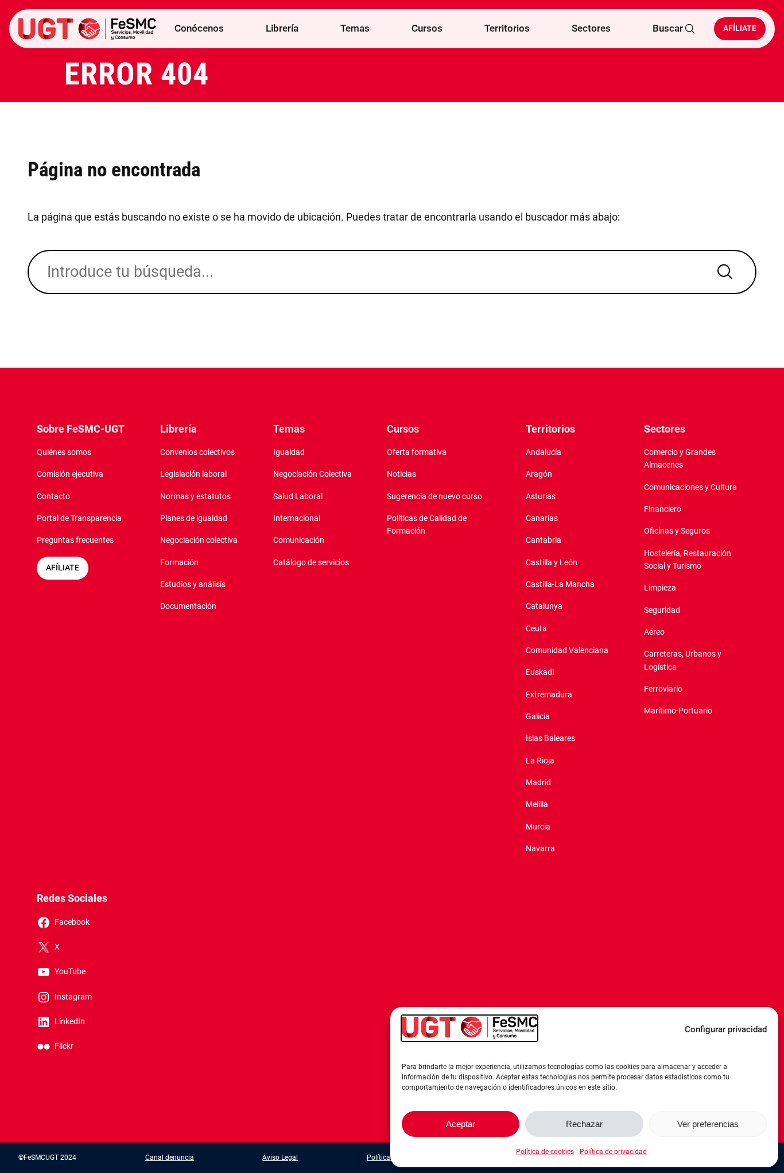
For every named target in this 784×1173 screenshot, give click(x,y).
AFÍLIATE (62, 568)
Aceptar (460, 1124)
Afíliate (739, 28)
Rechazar (584, 1124)
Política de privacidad (613, 1152)
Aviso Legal (280, 1157)
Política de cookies (545, 1152)
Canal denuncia (169, 1157)
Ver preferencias (708, 1124)
